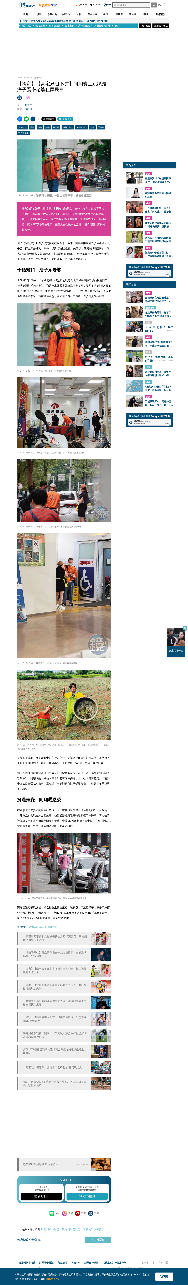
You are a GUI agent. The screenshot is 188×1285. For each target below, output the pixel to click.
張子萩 (28, 105)
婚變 (47, 127)
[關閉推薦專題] (185, 628)
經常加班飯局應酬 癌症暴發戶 (40, 1164)
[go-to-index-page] (27, 5)
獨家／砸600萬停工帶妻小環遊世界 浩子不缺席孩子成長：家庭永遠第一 (54, 1083)
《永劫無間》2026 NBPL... (159, 329)
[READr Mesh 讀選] (107, 5)
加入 (57, 1213)
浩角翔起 (22, 127)
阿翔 (40, 127)
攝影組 (28, 108)
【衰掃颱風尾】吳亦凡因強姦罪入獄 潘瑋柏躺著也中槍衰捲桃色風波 (55, 1002)
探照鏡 (56, 127)
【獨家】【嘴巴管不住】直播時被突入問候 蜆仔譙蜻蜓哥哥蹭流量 (55, 970)
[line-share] (26, 119)
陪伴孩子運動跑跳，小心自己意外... (159, 358)
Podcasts (145, 25)
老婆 (92, 127)
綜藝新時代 (82, 127)
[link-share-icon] (33, 119)
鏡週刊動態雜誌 (71, 1229)
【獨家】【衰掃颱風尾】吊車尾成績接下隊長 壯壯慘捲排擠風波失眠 (55, 986)
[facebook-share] (19, 119)
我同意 (164, 1277)
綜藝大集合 (68, 127)
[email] (166, 1262)
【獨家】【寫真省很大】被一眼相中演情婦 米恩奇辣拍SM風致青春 (55, 1018)
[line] (145, 1262)
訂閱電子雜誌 (46, 1262)
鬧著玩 (101, 127)
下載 (96, 1213)
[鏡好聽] (81, 5)
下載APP (75, 1262)
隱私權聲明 (52, 1278)
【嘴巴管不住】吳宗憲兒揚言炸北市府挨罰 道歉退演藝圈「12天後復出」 (55, 954)
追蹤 (70, 1213)
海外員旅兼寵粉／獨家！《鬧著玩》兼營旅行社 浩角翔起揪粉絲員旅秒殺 (55, 1035)
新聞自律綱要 (91, 1262)
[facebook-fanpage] (153, 1262)
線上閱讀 (98, 1240)
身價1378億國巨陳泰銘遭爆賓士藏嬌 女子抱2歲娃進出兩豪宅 (55, 1051)
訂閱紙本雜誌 (161, 25)
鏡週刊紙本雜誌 (50, 1229)
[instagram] (160, 1262)
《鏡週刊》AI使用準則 (114, 1262)
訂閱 (83, 1213)
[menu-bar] (164, 5)
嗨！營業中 (23, 132)
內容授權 (62, 1262)
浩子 (32, 127)
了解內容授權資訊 (93, 1229)
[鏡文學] (95, 5)
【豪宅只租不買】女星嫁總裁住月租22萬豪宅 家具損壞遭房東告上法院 (55, 938)
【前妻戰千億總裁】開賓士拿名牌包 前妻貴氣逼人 (52, 1067)
